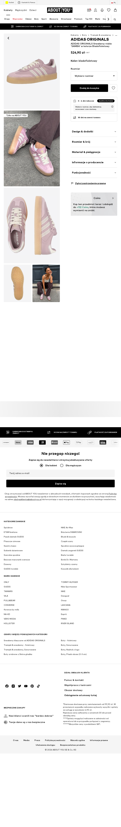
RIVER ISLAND (67, 623)
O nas (15, 740)
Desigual (65, 596)
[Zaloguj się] (95, 10)
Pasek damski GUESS (14, 537)
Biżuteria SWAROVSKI (71, 532)
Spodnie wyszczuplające (72, 546)
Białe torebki (67, 555)
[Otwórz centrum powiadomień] (102, 10)
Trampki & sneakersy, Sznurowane (20, 649)
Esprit (64, 614)
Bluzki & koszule (68, 537)
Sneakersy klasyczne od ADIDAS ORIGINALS (24, 640)
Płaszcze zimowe (12, 541)
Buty (84, 35)
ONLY (6, 582)
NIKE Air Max (67, 527)
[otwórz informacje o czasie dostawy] (112, 107)
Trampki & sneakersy (100, 35)
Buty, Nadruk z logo (70, 649)
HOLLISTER (9, 623)
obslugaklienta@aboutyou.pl (28, 499)
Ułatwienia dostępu (45, 745)
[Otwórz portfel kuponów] (89, 10)
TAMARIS (8, 591)
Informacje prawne (99, 740)
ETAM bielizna (10, 532)
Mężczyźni (21, 10)
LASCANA (65, 605)
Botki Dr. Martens (69, 559)
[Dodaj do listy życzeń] (113, 88)
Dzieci (32, 10)
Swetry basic (10, 546)
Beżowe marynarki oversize (17, 559)
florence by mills (11, 609)
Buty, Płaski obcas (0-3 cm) (74, 654)
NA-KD (7, 614)
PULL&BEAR (9, 600)
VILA (6, 596)
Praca (37, 740)
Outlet (11, 2)
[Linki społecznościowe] (7, 686)
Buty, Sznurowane (69, 645)
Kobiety (8, 10)
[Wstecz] (8, 38)
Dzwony (7, 564)
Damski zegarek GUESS (72, 550)
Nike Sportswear (69, 586)
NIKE (63, 591)
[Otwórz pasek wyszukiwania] (113, 19)
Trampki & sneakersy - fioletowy (19, 645)
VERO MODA (10, 619)
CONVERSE (9, 605)
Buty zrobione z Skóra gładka (18, 654)
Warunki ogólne (77, 740)
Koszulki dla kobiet (70, 569)
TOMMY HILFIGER (69, 582)
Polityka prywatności (55, 740)
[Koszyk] (115, 10)
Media (26, 740)
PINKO (64, 619)
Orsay (64, 600)
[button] (94, 76)
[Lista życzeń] (109, 10)
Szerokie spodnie (12, 555)
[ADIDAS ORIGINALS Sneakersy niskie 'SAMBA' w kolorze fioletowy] (32, 225)
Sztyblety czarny (69, 564)
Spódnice (8, 527)
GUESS (7, 586)
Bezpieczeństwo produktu (72, 745)
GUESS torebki (11, 569)
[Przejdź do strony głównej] (20, 674)
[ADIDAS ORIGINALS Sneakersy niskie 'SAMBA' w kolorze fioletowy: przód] (32, 71)
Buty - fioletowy (69, 640)
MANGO (65, 609)
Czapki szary (67, 541)
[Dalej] (108, 19)
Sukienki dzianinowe (13, 550)
